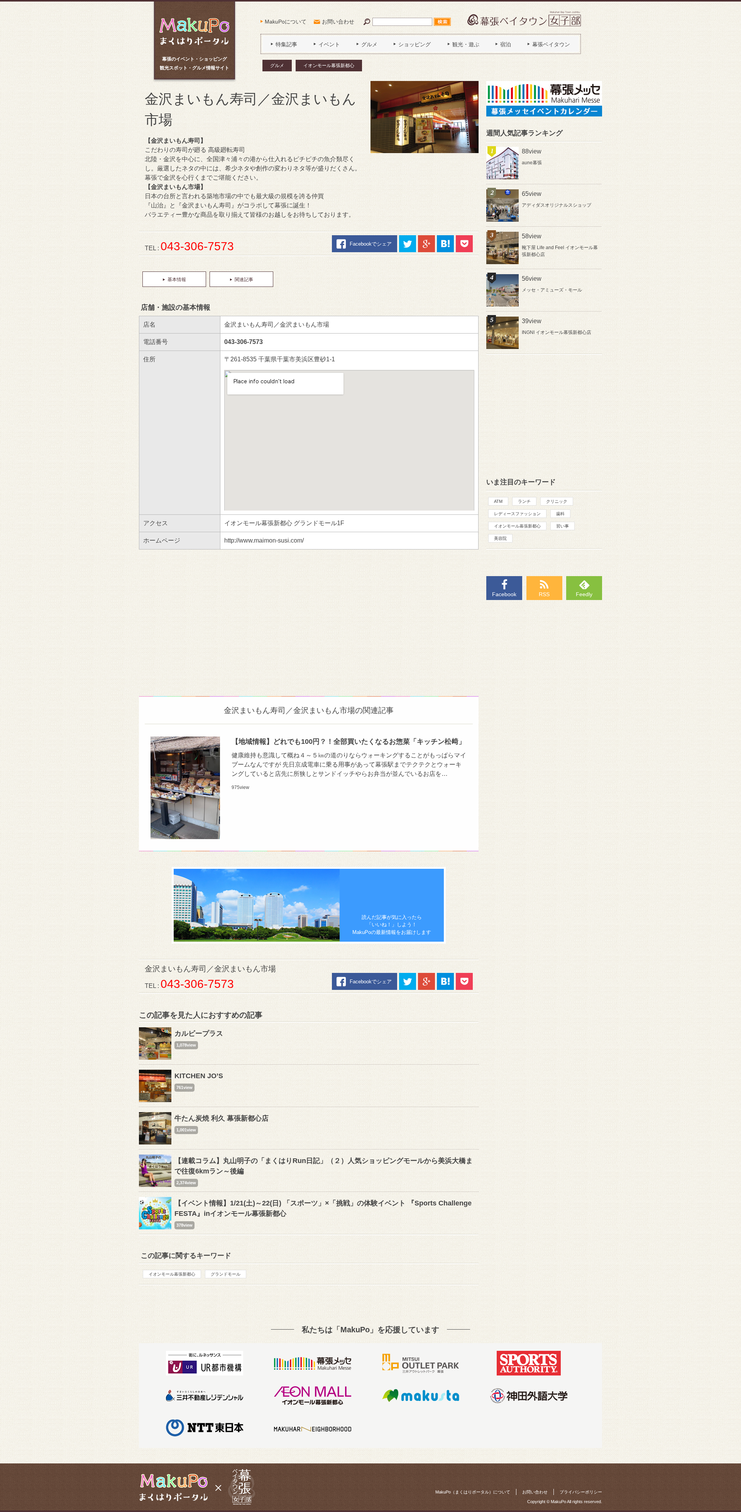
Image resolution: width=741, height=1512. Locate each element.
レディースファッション (517, 513)
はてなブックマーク (445, 243)
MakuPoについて (285, 22)
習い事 (562, 526)
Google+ (426, 243)
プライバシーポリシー (581, 1492)
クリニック (556, 501)
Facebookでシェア (371, 244)
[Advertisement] (309, 619)
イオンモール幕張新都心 (328, 65)
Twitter (407, 243)
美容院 (500, 538)
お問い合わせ (338, 22)
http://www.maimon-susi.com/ (264, 540)
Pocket (464, 243)
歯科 (560, 513)
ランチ (524, 501)
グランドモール (225, 1274)
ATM (498, 501)
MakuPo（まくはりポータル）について (472, 1492)
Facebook (504, 594)
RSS (544, 594)
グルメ (277, 65)
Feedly (584, 594)
